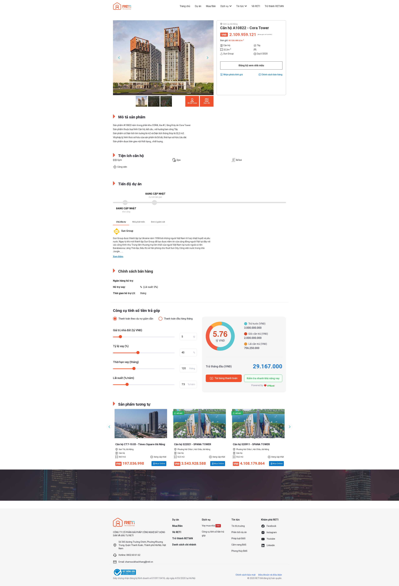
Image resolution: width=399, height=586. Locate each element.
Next (207, 58)
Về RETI (256, 6)
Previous (119, 58)
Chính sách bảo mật (245, 575)
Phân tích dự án (239, 532)
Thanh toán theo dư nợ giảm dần (135, 318)
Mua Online (160, 464)
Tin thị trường (238, 526)
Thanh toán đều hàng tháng (178, 318)
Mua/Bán (211, 6)
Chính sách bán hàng (271, 74)
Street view (192, 103)
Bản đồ (207, 103)
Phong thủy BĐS (239, 551)
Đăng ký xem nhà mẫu (251, 65)
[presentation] (118, 426)
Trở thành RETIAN (274, 6)
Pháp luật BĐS (238, 538)
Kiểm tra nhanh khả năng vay (263, 378)
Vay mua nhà (208, 525)
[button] (137, 438)
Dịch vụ (224, 6)
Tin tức (240, 6)
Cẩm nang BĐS (238, 544)
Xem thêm (118, 256)
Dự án (198, 6)
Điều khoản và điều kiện (270, 575)
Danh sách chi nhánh (184, 544)
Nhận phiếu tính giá (233, 74)
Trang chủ (185, 6)
